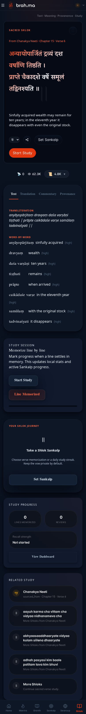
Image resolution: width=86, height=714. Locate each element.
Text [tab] (14, 194)
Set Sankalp (48, 139)
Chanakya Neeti (27, 41)
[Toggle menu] (3, 5)
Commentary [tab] (47, 194)
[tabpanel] (43, 264)
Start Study (22, 153)
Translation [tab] (27, 194)
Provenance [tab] (67, 194)
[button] (56, 174)
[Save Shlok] (73, 31)
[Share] (27, 140)
